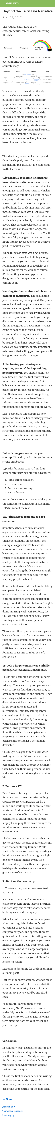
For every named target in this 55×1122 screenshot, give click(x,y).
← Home (7, 1099)
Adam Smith (12, 3)
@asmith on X (8, 1106)
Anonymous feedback (12, 1110)
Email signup (8, 1115)
